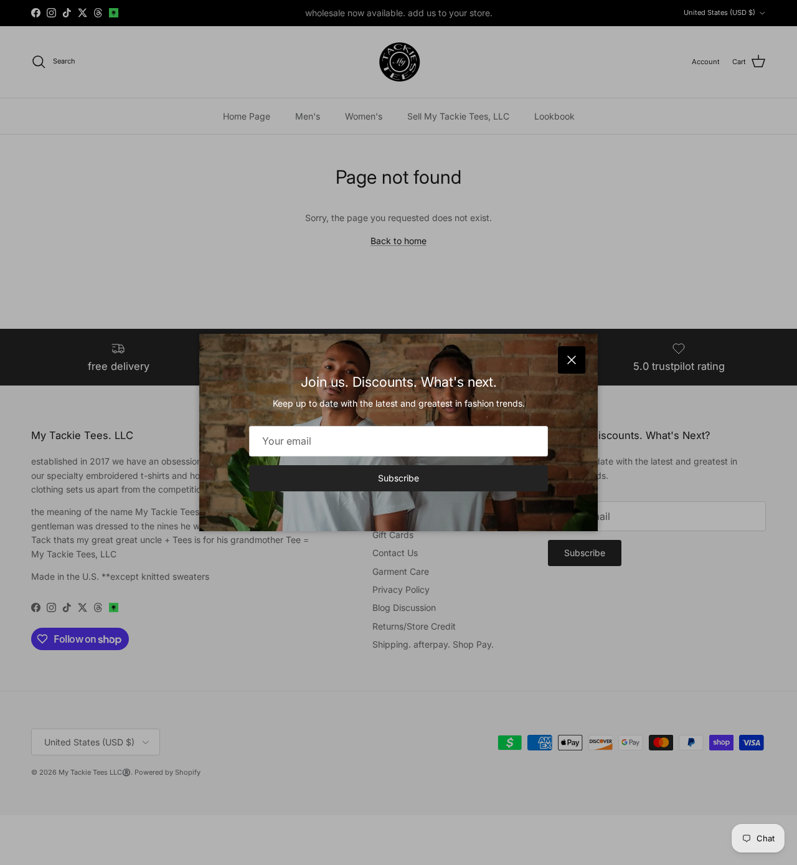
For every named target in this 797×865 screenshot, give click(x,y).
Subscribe (398, 478)
